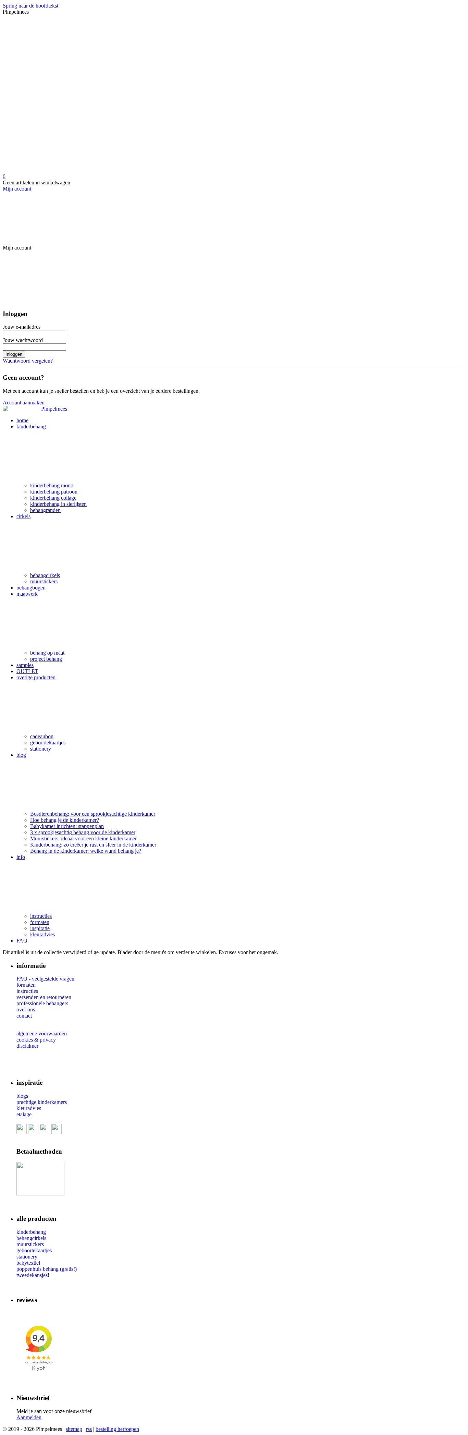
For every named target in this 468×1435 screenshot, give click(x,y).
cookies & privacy (36, 1040)
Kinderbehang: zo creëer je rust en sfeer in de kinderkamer (93, 845)
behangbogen (31, 588)
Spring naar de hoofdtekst (30, 6)
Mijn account (17, 189)
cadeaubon (41, 736)
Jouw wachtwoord (23, 340)
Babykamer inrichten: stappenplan (67, 826)
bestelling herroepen (117, 1429)
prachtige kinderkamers (41, 1102)
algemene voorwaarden (41, 1033)
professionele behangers (42, 1003)
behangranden (45, 510)
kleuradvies (42, 934)
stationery (40, 749)
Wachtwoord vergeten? (28, 361)
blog (21, 755)
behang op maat (47, 653)
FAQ (21, 941)
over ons (25, 1009)
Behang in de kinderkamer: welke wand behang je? (85, 851)
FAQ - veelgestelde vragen (45, 979)
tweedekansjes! (32, 1275)
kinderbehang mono (51, 485)
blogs (22, 1096)
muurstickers (44, 581)
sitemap (74, 1429)
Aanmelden (28, 1417)
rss (89, 1429)
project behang (46, 659)
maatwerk (27, 594)
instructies (41, 916)
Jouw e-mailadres (21, 327)
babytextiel (28, 1263)
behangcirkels (45, 575)
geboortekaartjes (47, 742)
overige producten (36, 677)
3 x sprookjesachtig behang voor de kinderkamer (82, 832)
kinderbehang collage (53, 498)
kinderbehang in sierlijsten (58, 504)
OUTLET (27, 671)
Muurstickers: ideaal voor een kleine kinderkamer (83, 838)
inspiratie (40, 928)
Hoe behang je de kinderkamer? (64, 820)
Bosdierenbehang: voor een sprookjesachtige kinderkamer (92, 814)
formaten (39, 922)
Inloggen (13, 354)
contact (24, 1016)
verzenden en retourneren (43, 997)
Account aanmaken (24, 402)
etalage (24, 1114)
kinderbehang (31, 426)
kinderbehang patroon (53, 492)
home (22, 420)
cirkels (23, 516)
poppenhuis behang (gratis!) (46, 1269)
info (20, 857)
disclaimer (27, 1046)
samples (25, 665)
